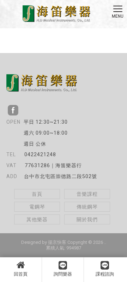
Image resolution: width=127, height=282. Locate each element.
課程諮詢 (105, 274)
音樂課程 (87, 194)
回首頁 (21, 274)
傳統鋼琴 (87, 207)
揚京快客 (57, 242)
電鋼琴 (37, 207)
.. (105, 242)
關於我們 (87, 219)
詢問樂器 (63, 274)
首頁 (37, 194)
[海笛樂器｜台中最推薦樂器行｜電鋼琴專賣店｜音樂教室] (56, 14)
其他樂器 (37, 219)
